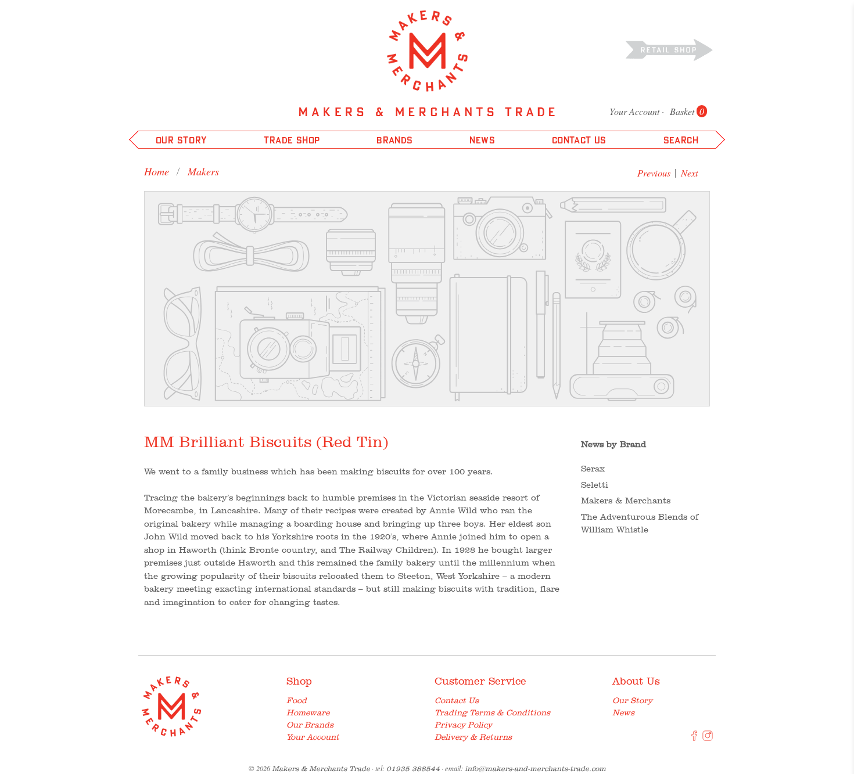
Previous (653, 173)
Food (296, 700)
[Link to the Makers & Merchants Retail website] (669, 49)
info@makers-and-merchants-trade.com (535, 768)
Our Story (632, 700)
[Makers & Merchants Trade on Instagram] (707, 738)
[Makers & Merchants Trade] (427, 51)
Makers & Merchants (625, 500)
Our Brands (309, 724)
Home (156, 171)
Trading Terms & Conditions (492, 712)
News (623, 712)
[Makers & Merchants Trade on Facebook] (694, 738)
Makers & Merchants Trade (321, 768)
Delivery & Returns (473, 736)
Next (689, 173)
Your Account (634, 111)
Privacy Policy (463, 724)
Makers (203, 171)
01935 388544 (413, 768)
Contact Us (457, 700)
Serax (593, 468)
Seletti (594, 485)
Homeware (307, 712)
